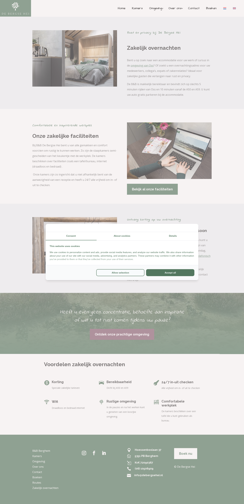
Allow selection (120, 272)
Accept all (170, 272)
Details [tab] (173, 236)
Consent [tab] (71, 236)
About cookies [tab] (122, 236)
